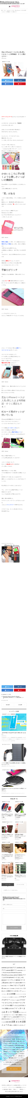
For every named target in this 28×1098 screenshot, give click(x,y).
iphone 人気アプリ (10, 982)
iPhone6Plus (5, 697)
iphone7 (16, 975)
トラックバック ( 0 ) (20, 884)
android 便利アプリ (11, 970)
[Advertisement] (14, 30)
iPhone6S (11, 697)
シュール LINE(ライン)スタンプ (12, 997)
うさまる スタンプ (19, 988)
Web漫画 (12, 988)
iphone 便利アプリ (20, 982)
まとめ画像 (11, 994)
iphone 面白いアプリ (6, 985)
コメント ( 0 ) (7, 884)
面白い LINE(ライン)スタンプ (17, 1025)
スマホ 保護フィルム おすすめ (14, 1005)
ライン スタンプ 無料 (13, 1014)
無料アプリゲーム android (10, 1017)
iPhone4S (5, 696)
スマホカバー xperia (14, 1000)
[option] (14, 948)
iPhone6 (17, 696)
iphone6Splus (10, 975)
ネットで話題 (16, 697)
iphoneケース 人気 (7, 694)
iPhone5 (9, 696)
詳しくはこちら (14, 1068)
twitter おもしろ (7, 988)
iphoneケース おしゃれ (16, 977)
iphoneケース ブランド (8, 980)
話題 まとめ (17, 1022)
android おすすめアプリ (9, 967)
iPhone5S (13, 696)
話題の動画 (8, 1022)
